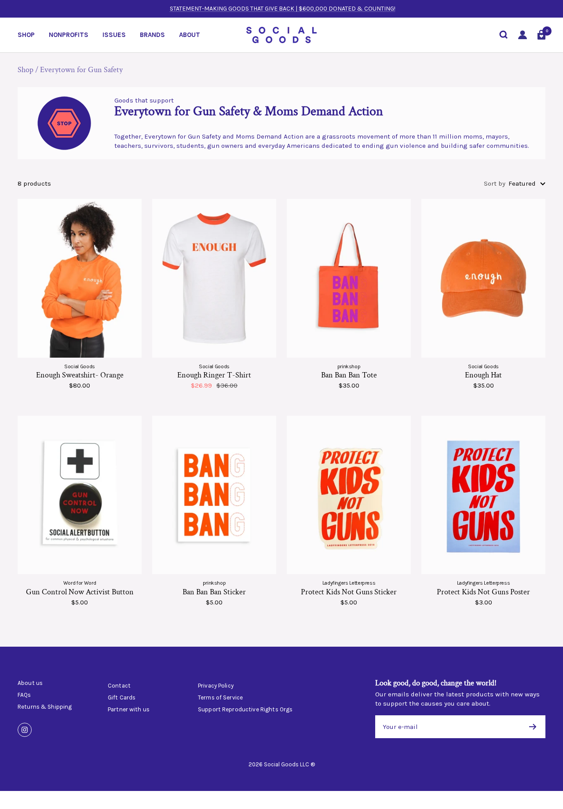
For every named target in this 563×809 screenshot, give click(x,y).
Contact (119, 686)
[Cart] (541, 35)
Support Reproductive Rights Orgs (245, 710)
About (189, 35)
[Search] (504, 35)
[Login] (522, 35)
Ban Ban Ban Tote (349, 375)
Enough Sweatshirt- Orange (80, 375)
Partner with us (129, 710)
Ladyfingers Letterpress (349, 583)
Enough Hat (483, 375)
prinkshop (349, 366)
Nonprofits (68, 35)
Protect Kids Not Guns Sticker (349, 592)
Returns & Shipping (45, 707)
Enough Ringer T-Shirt (214, 375)
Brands (152, 35)
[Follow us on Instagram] (25, 730)
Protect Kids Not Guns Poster (483, 592)
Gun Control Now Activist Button (80, 592)
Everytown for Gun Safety (81, 70)
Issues (114, 35)
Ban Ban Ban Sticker (214, 592)
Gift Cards (121, 698)
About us (30, 683)
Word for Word (79, 583)
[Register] (533, 727)
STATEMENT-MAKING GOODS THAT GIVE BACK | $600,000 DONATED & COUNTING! (282, 8)
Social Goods (79, 366)
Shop (26, 35)
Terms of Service (220, 698)
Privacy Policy (216, 686)
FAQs (24, 695)
